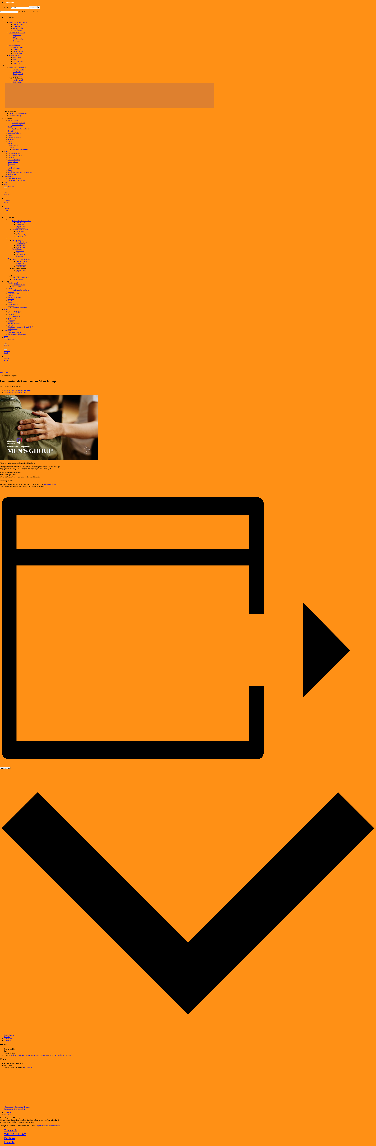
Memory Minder (13, 318)
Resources (11, 322)
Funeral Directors (17, 286)
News (17, 252)
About (6, 309)
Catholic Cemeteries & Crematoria (21, 1055)
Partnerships (11, 320)
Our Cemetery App (14, 316)
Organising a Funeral (18, 285)
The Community (21, 235)
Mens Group (53, 1055)
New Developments (14, 323)
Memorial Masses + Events (20, 307)
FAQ (17, 233)
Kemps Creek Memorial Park (21, 259)
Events (6, 336)
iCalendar (7, 1037)
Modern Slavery (13, 329)
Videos (10, 302)
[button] (5, 5)
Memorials (11, 299)
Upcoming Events (21, 222)
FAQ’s (10, 300)
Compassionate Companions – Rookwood (17, 390)
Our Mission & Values (15, 313)
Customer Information (14, 332)
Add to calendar (5, 768)
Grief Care (11, 306)
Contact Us (19, 237)
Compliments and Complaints (17, 334)
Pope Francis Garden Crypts (20, 290)
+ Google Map (28, 1067)
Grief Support (44, 1055)
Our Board (11, 315)
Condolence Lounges (14, 297)
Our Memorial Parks (14, 311)
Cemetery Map (20, 224)
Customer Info (8, 330)
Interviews (11, 339)
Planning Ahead (21, 226)
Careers (10, 325)
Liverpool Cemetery (18, 240)
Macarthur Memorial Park (20, 229)
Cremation (11, 292)
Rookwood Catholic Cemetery (21, 221)
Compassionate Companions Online (15, 392)
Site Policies (7, 1114)
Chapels (10, 295)
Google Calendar (9, 1035)
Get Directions (20, 228)
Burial (10, 288)
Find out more (20, 231)
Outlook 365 (8, 1038)
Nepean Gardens (17, 249)
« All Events (4, 372)
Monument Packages (14, 293)
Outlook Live (8, 1040)
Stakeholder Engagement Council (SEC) (20, 327)
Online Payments (13, 304)
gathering (36, 1055)
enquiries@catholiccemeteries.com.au (48, 1126)
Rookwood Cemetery (64, 1055)
